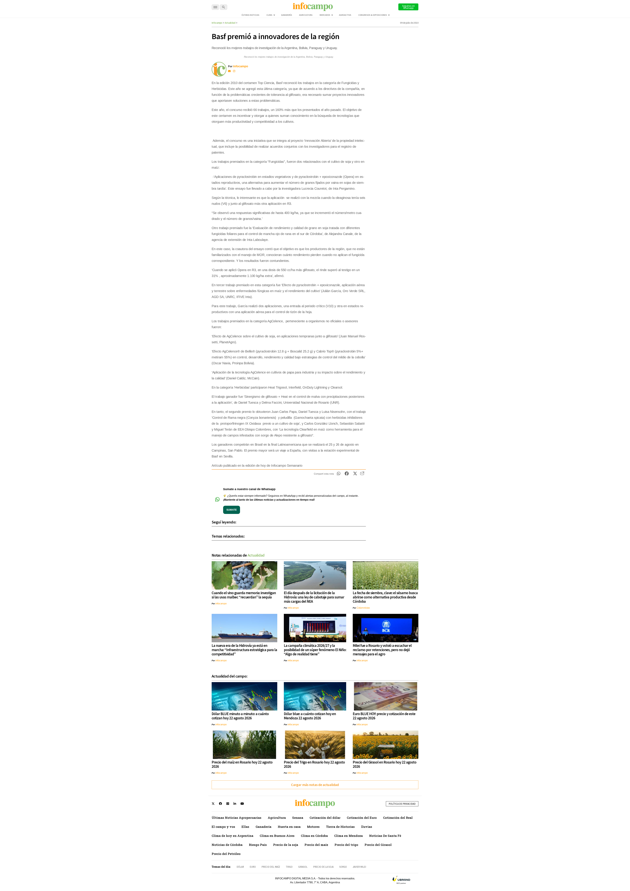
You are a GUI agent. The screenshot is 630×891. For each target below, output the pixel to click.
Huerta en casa (289, 827)
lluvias (366, 827)
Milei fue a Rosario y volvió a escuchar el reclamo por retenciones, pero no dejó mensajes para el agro (382, 649)
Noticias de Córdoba (227, 845)
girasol (302, 866)
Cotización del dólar (325, 818)
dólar (240, 866)
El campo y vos (223, 827)
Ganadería (286, 15)
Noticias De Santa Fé (385, 836)
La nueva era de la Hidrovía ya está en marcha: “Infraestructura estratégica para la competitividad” (244, 649)
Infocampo (217, 22)
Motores (313, 827)
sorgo (343, 866)
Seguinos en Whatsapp (408, 7)
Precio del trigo (346, 845)
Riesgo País (258, 845)
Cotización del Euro (362, 818)
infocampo (221, 603)
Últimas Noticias (250, 15)
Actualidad (230, 22)
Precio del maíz (316, 845)
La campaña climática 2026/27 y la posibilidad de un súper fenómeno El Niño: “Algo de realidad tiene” (315, 649)
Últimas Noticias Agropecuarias (236, 818)
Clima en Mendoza (348, 836)
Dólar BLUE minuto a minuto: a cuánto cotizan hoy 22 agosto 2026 (240, 715)
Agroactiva (345, 15)
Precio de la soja (285, 845)
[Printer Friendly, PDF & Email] (362, 474)
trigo (289, 866)
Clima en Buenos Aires (277, 836)
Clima (269, 15)
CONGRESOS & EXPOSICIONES (372, 15)
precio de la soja (323, 866)
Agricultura (305, 15)
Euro (253, 866)
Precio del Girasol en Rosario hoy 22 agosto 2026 (384, 764)
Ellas (245, 827)
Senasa (297, 818)
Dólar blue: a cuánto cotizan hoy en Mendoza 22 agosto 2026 (310, 715)
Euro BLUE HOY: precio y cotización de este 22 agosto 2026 (384, 715)
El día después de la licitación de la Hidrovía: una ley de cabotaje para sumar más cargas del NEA (314, 597)
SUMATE (231, 509)
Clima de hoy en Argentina (232, 836)
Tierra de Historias (340, 827)
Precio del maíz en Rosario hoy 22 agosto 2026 (242, 764)
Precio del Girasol (378, 845)
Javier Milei (359, 866)
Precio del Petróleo (226, 854)
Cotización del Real (398, 818)
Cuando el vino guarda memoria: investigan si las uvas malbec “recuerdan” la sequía (244, 594)
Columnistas (363, 607)
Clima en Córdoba (314, 836)
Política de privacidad (402, 803)
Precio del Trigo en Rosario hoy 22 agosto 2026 (314, 764)
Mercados (325, 15)
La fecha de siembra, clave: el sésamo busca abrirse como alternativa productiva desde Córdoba (385, 597)
